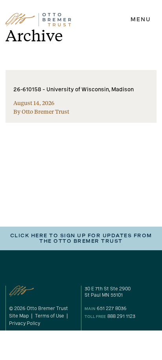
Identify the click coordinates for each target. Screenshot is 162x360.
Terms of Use (49, 316)
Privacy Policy (24, 323)
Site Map (19, 316)
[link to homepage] (38, 19)
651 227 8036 (112, 308)
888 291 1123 (121, 316)
